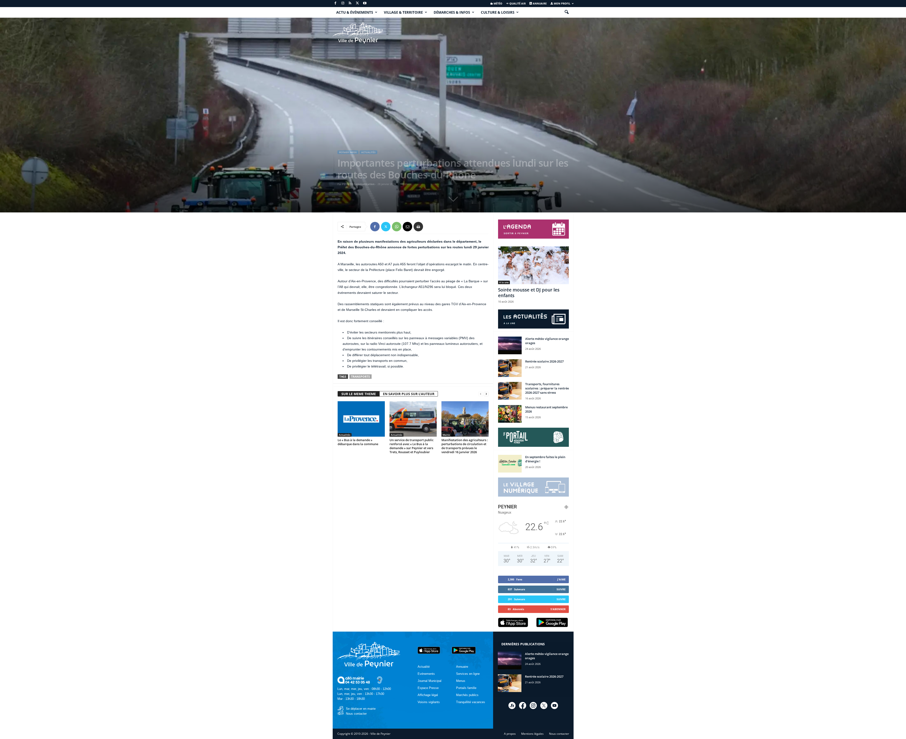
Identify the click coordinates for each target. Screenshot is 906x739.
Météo (497, 3)
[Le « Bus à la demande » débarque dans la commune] (361, 419)
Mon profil (561, 3)
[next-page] (486, 394)
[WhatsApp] (396, 226)
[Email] (407, 226)
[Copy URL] (429, 226)
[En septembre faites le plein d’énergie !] (510, 464)
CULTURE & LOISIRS (497, 12)
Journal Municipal (429, 681)
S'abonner (558, 609)
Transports (360, 377)
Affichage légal (428, 695)
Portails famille (466, 688)
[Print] (418, 226)
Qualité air (517, 3)
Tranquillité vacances (470, 702)
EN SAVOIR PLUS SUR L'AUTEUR (408, 394)
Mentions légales (532, 734)
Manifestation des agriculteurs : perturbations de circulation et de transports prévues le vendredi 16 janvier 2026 (464, 446)
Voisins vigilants (429, 702)
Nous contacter (356, 713)
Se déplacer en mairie (361, 708)
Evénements (426, 674)
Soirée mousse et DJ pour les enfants (528, 293)
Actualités (368, 152)
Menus (460, 681)
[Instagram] (343, 3)
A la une (504, 282)
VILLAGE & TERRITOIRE (403, 12)
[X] (357, 3)
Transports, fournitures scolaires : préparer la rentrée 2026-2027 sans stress (547, 388)
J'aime (561, 579)
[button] (566, 12)
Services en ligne (468, 674)
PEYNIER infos (348, 152)
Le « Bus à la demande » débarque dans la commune (358, 442)
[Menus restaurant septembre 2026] (510, 414)
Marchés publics (467, 695)
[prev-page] (480, 394)
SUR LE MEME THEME (358, 394)
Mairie (446, 434)
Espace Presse (428, 688)
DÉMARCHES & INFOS (452, 12)
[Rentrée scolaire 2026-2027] (510, 368)
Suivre (561, 589)
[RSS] (350, 3)
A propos (510, 734)
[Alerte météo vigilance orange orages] (510, 345)
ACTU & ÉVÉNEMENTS (354, 12)
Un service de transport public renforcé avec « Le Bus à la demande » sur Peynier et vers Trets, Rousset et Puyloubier (411, 446)
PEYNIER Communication (358, 184)
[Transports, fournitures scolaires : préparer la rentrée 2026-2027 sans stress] (510, 391)
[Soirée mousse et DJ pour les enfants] (533, 265)
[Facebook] (335, 3)
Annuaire (539, 3)
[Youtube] (365, 3)
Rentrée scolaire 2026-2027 (544, 361)
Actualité (424, 666)
